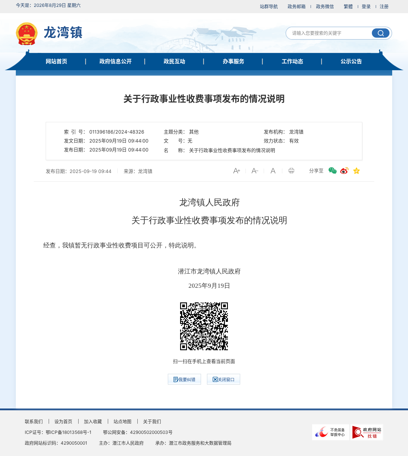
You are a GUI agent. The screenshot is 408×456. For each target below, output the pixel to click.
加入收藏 (93, 421)
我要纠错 (187, 379)
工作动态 (292, 61)
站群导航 (269, 6)
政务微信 (325, 6)
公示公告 (351, 61)
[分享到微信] (332, 170)
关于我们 (152, 421)
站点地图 (122, 421)
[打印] (291, 170)
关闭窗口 (226, 379)
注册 (384, 6)
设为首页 (63, 421)
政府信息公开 (115, 61)
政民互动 (174, 61)
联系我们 (34, 421)
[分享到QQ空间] (356, 170)
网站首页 (56, 61)
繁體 (348, 6)
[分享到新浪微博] (344, 170)
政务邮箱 (297, 6)
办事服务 (233, 61)
